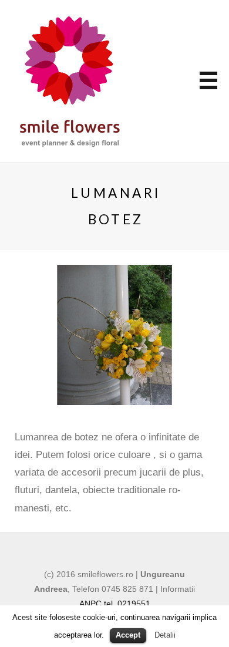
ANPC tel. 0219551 (114, 603)
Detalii (165, 635)
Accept (128, 635)
